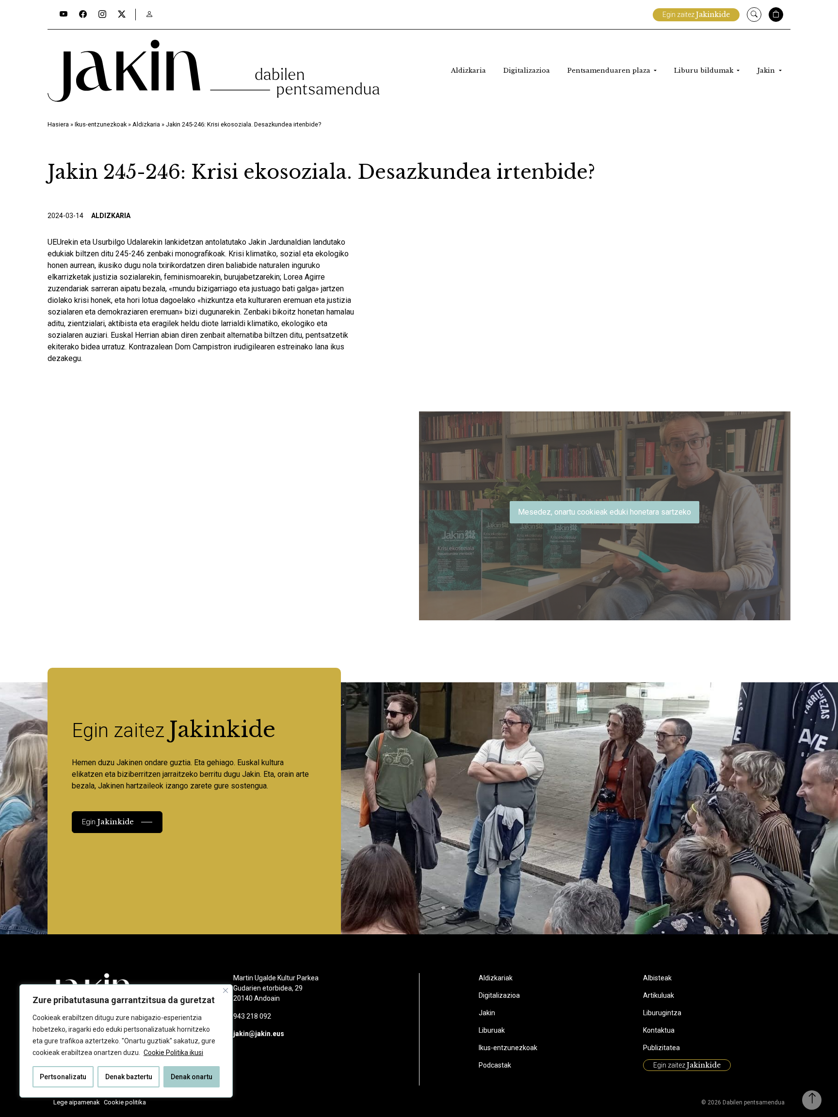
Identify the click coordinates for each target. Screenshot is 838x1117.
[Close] (225, 990)
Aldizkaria (468, 70)
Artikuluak (658, 995)
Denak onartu (191, 1077)
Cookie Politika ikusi (173, 1052)
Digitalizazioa (526, 70)
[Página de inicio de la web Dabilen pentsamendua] (214, 70)
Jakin (767, 70)
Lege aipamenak (76, 1102)
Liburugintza (662, 1013)
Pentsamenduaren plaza (609, 70)
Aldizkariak (496, 978)
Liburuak (492, 1030)
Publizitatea (661, 1048)
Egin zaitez (696, 14)
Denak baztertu (128, 1077)
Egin (108, 821)
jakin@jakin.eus (258, 1034)
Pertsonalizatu (63, 1077)
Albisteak (657, 978)
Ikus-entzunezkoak (101, 124)
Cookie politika (125, 1102)
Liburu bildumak (704, 70)
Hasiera (58, 124)
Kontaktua (659, 1030)
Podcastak (495, 1065)
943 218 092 (252, 1016)
